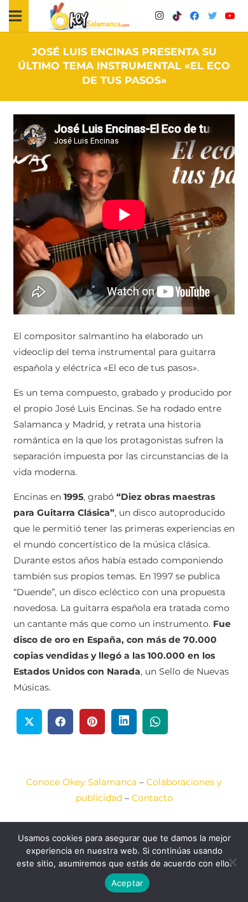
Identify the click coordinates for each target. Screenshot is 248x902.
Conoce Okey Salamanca (81, 782)
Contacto (152, 798)
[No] (232, 862)
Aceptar (127, 883)
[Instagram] (159, 16)
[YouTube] (230, 16)
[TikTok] (177, 16)
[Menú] (15, 16)
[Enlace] (89, 16)
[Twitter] (212, 16)
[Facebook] (194, 16)
